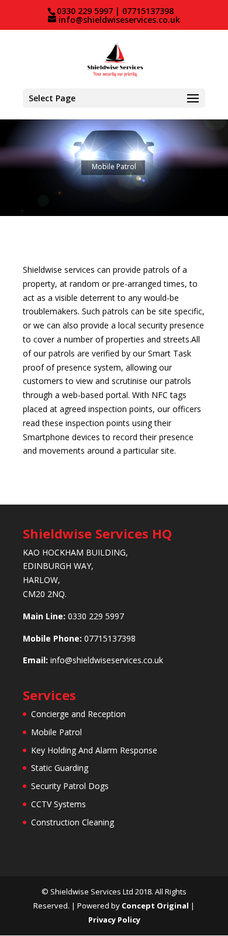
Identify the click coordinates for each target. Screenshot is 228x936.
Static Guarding (59, 767)
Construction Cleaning (72, 822)
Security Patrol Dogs (70, 785)
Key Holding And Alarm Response (94, 750)
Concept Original (155, 905)
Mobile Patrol (56, 732)
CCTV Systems (58, 804)
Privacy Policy (114, 919)
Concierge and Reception (78, 713)
